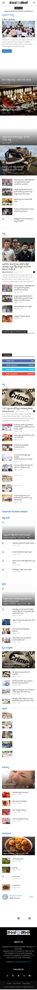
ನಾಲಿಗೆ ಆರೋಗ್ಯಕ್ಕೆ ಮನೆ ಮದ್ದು (20, 819)
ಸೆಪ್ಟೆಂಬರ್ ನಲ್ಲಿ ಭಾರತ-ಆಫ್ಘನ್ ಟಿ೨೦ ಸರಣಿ (23, 620)
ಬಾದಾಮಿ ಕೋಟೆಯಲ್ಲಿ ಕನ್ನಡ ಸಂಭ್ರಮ (22, 552)
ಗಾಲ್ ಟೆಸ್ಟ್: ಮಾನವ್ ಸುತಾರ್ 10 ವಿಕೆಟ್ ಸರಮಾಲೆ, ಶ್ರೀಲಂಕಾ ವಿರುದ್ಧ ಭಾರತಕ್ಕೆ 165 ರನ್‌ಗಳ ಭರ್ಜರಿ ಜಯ (23, 611)
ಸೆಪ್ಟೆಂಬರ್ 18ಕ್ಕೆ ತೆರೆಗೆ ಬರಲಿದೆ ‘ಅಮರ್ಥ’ (17, 535)
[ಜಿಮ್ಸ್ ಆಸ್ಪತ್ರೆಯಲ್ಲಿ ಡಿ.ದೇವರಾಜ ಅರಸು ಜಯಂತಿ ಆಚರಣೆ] (7, 437)
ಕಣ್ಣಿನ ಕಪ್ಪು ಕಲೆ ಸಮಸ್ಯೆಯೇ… (20, 801)
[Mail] (18, 976)
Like (32, 361)
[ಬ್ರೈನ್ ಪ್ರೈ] (6, 870)
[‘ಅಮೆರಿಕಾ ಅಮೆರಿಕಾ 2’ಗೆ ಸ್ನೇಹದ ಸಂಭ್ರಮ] (6, 545)
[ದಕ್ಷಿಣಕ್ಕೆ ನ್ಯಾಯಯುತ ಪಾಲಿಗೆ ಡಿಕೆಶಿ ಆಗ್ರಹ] (7, 201)
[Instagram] (13, 976)
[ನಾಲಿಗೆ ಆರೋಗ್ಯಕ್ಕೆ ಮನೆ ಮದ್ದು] (6, 821)
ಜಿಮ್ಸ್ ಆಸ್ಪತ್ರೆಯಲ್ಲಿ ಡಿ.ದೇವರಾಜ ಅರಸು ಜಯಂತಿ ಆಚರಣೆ (18, 11)
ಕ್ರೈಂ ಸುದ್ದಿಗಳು (7, 647)
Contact (9, 983)
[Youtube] (30, 976)
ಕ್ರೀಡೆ (4, 584)
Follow (31, 365)
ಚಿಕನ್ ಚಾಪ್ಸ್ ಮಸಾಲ (17, 859)
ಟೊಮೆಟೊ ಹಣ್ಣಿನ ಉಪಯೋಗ (20, 792)
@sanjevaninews (15, 896)
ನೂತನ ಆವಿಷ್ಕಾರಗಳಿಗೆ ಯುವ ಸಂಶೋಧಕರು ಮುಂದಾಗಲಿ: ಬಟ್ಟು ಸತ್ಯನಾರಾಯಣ (23, 497)
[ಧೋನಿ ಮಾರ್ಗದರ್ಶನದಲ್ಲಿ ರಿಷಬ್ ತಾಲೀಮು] (6, 631)
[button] (3, 3)
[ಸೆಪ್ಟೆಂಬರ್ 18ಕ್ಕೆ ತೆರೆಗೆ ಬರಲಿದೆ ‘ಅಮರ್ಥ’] (18, 530)
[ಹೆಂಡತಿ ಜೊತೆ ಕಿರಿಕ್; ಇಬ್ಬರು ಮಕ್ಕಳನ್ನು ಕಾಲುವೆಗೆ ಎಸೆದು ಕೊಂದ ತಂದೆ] (6, 683)
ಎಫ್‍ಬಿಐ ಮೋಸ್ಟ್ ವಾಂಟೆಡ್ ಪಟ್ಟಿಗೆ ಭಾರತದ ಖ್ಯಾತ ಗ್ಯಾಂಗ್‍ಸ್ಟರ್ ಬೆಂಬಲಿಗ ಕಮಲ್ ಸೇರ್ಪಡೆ (16, 266)
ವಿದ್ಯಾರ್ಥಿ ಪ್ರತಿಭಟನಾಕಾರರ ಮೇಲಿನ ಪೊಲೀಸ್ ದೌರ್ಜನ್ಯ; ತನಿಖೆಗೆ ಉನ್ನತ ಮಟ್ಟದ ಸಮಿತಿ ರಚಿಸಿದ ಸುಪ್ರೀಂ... (23, 192)
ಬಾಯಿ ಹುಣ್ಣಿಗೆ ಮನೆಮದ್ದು (19, 810)
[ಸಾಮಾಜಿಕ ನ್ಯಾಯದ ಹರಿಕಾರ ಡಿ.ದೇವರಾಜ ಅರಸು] (7, 447)
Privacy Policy (26, 983)
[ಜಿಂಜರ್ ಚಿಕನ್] (6, 887)
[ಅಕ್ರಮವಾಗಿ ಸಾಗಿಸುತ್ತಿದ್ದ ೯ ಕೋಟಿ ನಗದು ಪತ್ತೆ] (18, 130)
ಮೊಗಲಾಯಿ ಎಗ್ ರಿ (10, 851)
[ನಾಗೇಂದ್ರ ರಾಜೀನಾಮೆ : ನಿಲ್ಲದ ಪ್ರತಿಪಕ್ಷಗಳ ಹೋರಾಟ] (18, 101)
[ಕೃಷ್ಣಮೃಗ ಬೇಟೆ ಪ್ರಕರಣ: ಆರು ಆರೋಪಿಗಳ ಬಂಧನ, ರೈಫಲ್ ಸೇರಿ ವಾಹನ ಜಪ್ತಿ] (6, 692)
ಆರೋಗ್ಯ (5, 767)
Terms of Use (17, 983)
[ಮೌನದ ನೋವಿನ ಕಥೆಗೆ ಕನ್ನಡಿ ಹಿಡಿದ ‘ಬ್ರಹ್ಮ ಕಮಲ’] (6, 563)
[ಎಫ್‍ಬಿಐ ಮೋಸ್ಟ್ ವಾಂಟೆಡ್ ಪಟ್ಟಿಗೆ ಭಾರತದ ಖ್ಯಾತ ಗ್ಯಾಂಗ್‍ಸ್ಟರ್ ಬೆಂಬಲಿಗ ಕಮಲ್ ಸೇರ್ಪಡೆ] (18, 250)
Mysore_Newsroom (7, 272)
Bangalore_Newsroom (9, 537)
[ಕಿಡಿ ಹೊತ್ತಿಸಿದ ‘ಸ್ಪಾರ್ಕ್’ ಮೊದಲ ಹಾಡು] (6, 572)
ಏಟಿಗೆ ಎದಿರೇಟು (8, 19)
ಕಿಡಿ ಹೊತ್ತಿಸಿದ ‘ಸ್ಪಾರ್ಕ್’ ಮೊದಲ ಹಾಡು (22, 569)
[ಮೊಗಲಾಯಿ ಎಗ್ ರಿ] (18, 846)
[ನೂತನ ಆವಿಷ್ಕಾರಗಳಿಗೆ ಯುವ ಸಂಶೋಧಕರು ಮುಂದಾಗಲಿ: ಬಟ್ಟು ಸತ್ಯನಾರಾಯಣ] (7, 498)
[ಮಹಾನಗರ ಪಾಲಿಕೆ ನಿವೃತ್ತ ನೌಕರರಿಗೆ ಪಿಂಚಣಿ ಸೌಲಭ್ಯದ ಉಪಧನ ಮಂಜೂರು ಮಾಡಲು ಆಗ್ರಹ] (7, 427)
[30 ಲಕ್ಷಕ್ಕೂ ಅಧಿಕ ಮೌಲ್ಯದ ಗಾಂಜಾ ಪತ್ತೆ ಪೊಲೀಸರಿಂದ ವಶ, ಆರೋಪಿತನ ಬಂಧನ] (6, 700)
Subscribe (31, 373)
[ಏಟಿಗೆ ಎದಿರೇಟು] (18, 29)
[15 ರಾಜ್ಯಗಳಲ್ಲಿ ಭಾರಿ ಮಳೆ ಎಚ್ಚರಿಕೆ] (7, 309)
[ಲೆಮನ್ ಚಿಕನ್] (6, 878)
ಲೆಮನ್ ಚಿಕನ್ (16, 876)
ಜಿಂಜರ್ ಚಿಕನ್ (16, 885)
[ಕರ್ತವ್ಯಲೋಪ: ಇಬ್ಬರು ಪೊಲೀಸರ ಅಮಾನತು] (6, 674)
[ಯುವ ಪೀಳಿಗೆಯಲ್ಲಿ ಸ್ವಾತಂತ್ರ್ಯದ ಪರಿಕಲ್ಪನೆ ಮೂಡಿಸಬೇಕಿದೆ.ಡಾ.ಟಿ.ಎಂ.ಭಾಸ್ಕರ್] (7, 457)
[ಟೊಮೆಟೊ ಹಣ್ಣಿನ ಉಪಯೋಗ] (6, 794)
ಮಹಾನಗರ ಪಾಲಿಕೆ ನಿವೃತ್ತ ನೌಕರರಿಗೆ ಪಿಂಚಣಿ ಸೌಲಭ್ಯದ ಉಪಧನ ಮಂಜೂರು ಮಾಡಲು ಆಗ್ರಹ (24, 427)
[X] (24, 976)
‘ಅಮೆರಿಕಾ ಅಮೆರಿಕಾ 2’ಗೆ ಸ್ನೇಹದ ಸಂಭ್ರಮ (23, 543)
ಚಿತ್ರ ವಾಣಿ (6, 518)
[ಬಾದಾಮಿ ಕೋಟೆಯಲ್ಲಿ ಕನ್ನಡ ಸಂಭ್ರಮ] (6, 554)
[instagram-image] (7, 907)
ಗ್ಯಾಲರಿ (4, 708)
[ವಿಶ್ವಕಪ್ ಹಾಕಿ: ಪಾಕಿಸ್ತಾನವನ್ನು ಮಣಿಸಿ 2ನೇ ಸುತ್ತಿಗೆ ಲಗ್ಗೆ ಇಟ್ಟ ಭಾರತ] (18, 596)
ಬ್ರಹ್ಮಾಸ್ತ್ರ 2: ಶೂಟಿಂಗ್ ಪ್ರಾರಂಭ (22, 316)
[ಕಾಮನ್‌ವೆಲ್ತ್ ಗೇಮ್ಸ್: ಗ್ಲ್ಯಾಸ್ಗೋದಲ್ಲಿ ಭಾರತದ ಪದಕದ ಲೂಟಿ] (6, 640)
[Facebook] (7, 976)
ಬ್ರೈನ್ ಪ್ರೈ (14, 868)
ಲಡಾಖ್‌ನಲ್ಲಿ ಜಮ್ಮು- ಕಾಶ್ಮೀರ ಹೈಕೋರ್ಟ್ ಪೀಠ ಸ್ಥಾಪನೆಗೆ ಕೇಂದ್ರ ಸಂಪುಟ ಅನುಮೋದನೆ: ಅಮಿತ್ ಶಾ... (24, 182)
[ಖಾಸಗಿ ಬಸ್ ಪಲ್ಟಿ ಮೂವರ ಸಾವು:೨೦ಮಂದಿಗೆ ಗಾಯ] (18, 160)
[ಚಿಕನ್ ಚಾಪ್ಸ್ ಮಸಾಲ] (6, 861)
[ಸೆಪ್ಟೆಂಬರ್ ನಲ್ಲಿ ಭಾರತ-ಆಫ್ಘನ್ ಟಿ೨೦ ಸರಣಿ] (6, 622)
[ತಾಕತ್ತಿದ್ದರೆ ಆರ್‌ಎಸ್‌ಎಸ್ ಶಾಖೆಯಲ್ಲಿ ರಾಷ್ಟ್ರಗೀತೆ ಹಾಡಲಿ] (7, 221)
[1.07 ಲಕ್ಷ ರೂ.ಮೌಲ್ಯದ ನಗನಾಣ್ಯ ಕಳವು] (18, 397)
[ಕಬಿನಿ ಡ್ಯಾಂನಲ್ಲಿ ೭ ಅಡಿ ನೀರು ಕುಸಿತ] (18, 71)
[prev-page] (3, 228)
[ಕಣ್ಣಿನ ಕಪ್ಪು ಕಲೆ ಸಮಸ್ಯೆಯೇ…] (6, 803)
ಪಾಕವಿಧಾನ (6, 833)
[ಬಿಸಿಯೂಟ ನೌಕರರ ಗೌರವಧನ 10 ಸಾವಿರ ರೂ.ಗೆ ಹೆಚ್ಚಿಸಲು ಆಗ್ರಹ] (7, 467)
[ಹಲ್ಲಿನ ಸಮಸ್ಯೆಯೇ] (18, 780)
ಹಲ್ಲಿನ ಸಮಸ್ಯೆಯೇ (9, 784)
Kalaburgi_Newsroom (8, 411)
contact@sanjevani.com (22, 962)
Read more (7, 51)
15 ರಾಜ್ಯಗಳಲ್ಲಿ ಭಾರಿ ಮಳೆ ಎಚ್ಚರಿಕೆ (23, 306)
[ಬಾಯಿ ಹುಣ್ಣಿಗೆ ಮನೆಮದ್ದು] (6, 812)
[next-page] (6, 228)
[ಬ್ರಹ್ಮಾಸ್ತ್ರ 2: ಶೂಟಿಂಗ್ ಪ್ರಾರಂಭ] (7, 318)
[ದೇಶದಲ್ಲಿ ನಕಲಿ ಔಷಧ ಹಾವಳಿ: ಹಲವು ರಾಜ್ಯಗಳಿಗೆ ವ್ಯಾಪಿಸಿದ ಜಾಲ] (7, 211)
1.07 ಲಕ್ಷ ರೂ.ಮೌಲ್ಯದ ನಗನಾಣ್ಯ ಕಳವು (17, 408)
